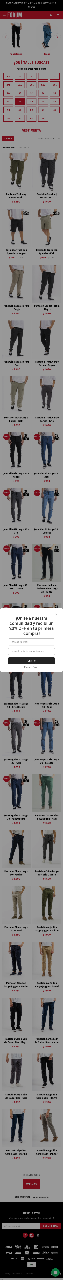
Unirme (32, 660)
